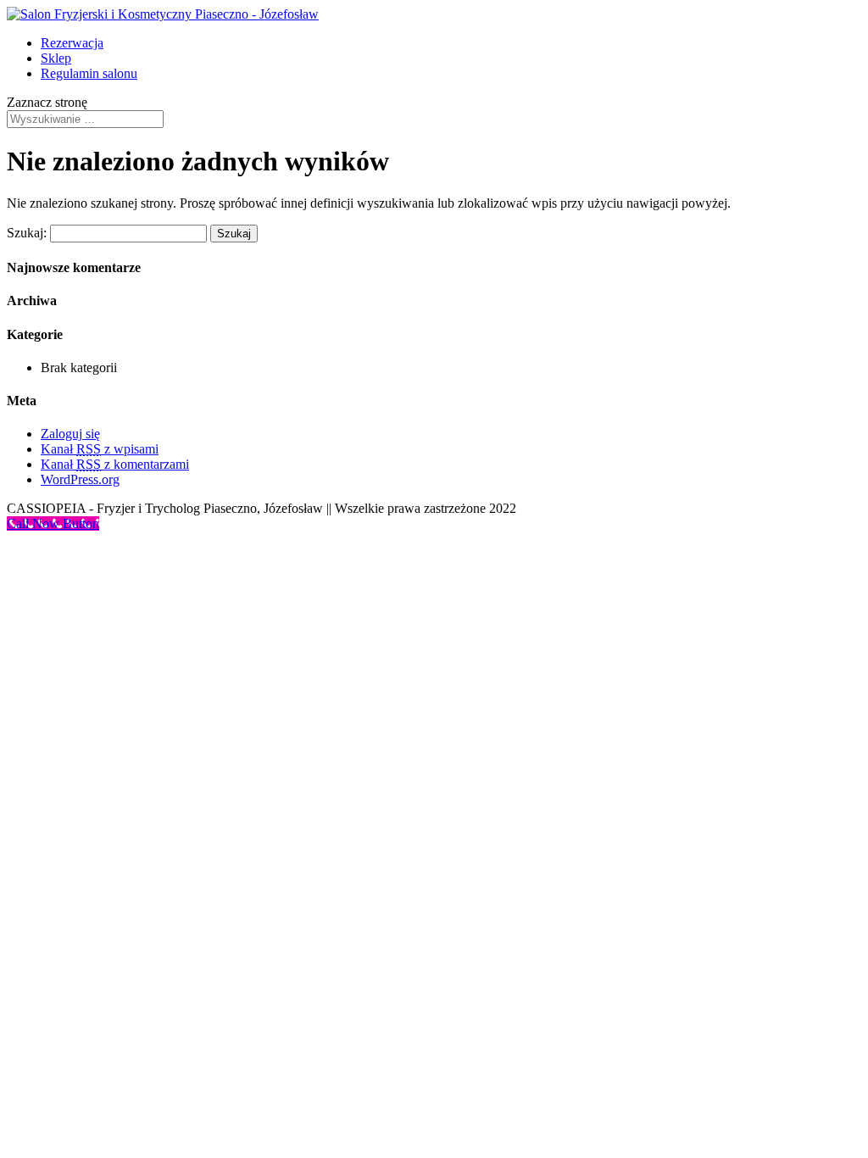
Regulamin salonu (89, 73)
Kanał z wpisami (100, 449)
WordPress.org (80, 479)
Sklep (56, 58)
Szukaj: (27, 232)
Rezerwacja (72, 43)
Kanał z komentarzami (115, 464)
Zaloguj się (70, 433)
